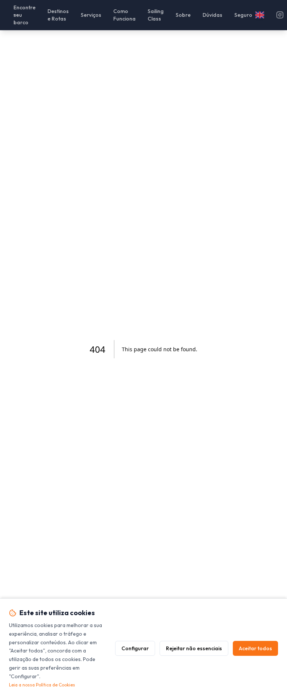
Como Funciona (124, 15)
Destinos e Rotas (58, 15)
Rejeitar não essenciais (194, 648)
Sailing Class (156, 15)
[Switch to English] (259, 14)
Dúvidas (212, 15)
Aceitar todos (255, 648)
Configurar (135, 648)
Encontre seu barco (24, 15)
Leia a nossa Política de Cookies (42, 685)
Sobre (183, 15)
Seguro (243, 15)
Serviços (91, 15)
